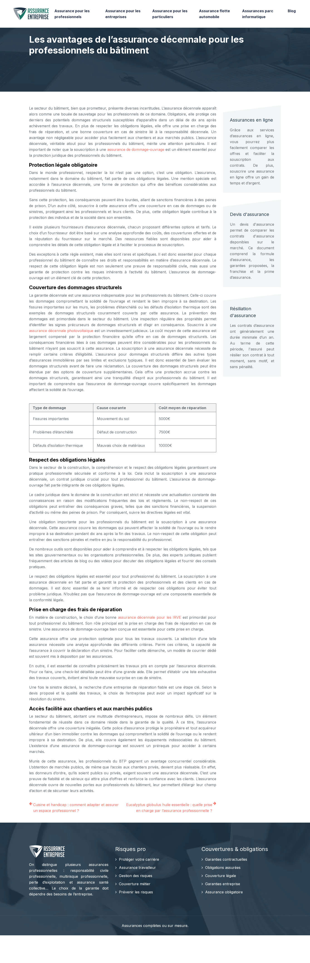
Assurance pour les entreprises (122, 14)
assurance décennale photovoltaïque (61, 330)
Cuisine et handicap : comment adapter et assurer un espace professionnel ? (76, 807)
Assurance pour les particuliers (169, 14)
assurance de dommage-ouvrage (135, 149)
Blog (292, 11)
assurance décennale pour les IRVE (149, 617)
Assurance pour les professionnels (72, 14)
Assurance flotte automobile (214, 14)
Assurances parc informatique (257, 14)
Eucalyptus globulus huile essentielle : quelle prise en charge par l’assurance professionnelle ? (169, 807)
